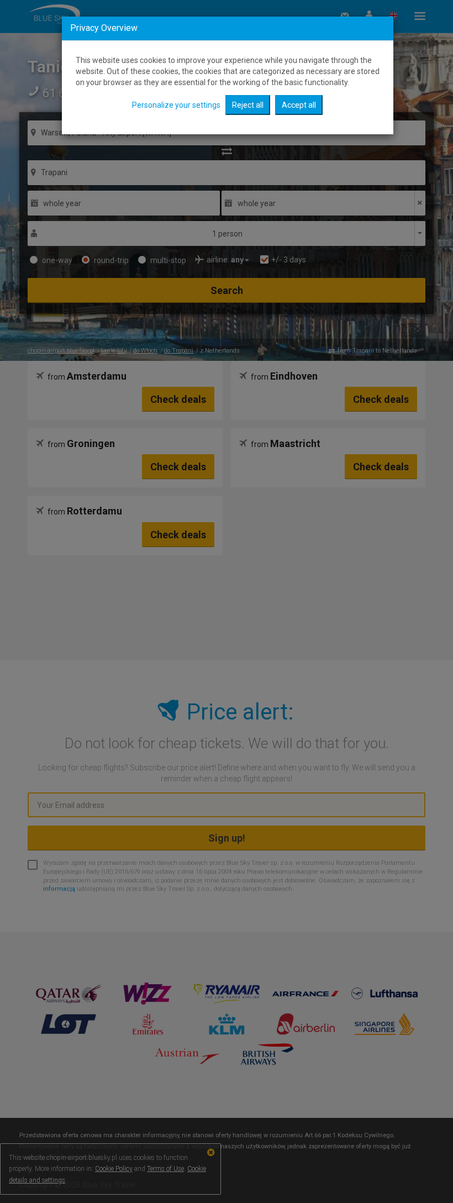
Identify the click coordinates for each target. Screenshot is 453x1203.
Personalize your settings (176, 105)
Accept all (299, 105)
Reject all (248, 105)
